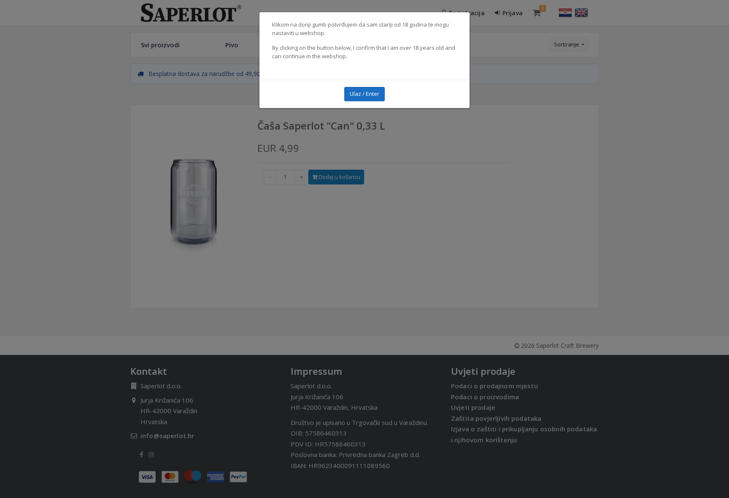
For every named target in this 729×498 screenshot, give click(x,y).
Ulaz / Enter (364, 93)
